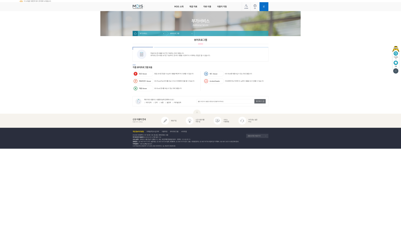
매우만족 (148, 102)
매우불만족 (177, 102)
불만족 (169, 102)
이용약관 (164, 131)
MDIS (143, 6)
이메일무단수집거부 (153, 131)
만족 (156, 102)
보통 (162, 102)
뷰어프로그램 (174, 33)
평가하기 (259, 101)
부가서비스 (143, 33)
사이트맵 (184, 131)
